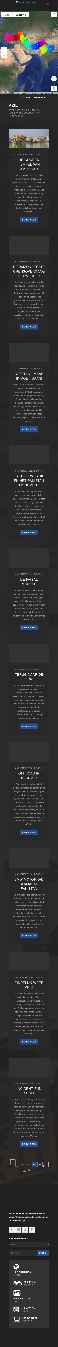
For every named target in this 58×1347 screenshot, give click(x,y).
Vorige (27, 97)
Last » (31, 1169)
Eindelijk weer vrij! (29, 984)
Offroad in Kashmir (29, 775)
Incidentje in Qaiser (29, 1090)
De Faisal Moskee (29, 581)
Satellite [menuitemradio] (21, 14)
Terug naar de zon (29, 676)
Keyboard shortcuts (22, 93)
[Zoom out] (4, 55)
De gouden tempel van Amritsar (29, 164)
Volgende (40, 97)
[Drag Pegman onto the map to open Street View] (54, 88)
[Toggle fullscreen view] (54, 14)
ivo (42, 154)
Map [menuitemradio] (6, 14)
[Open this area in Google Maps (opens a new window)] (5, 92)
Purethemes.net (30, 1335)
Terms (55, 93)
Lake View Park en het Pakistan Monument (29, 480)
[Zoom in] (4, 49)
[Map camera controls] (54, 78)
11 (40, 1164)
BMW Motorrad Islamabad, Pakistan (29, 884)
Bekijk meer (29, 219)
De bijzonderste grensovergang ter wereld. (29, 271)
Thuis (35, 110)
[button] (43, 51)
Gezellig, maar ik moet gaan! (29, 376)
